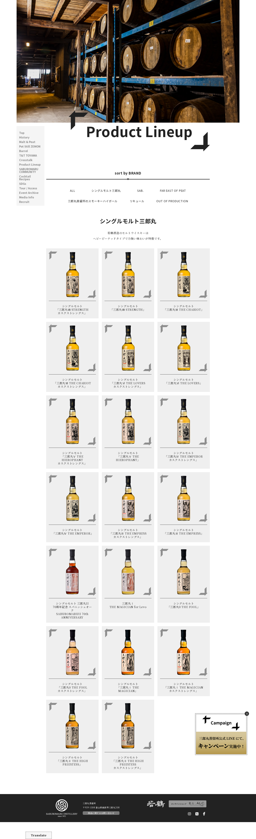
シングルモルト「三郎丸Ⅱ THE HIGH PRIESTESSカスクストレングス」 (128, 762)
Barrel (23, 151)
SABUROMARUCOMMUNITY (28, 170)
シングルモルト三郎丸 (106, 190)
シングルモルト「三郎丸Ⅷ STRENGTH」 (128, 308)
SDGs (22, 183)
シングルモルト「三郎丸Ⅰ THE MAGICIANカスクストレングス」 (183, 687)
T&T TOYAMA (28, 155)
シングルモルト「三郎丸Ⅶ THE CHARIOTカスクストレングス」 (72, 383)
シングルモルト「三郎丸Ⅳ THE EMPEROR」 (72, 531)
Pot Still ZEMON (29, 146)
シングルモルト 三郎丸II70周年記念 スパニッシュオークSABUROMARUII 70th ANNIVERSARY (72, 610)
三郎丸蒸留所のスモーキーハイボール (93, 201)
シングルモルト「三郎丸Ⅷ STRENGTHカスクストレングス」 (72, 309)
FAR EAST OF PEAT (173, 190)
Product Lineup (30, 164)
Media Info (26, 197)
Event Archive (28, 193)
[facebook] (204, 814)
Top (21, 133)
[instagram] (189, 814)
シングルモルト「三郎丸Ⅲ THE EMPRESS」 (184, 531)
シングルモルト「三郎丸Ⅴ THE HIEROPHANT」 (128, 456)
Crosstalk (26, 160)
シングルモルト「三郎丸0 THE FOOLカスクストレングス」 (72, 687)
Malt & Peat (27, 142)
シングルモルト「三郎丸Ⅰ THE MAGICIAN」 (128, 687)
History (24, 137)
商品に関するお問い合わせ (101, 812)
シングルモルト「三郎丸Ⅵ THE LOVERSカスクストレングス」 (128, 383)
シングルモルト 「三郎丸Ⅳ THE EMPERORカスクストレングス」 (184, 456)
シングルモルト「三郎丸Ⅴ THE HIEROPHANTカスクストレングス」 (72, 458)
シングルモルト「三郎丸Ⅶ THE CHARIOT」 (184, 308)
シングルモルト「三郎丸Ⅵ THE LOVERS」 (184, 381)
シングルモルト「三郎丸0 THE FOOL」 (183, 605)
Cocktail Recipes (25, 177)
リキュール (137, 201)
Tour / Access (28, 188)
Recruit (24, 202)
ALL (72, 190)
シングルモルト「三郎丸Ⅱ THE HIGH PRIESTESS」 (72, 760)
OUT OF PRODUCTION (172, 201)
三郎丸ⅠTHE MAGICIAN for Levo (128, 605)
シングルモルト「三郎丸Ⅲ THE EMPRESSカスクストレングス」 (128, 533)
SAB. (140, 190)
